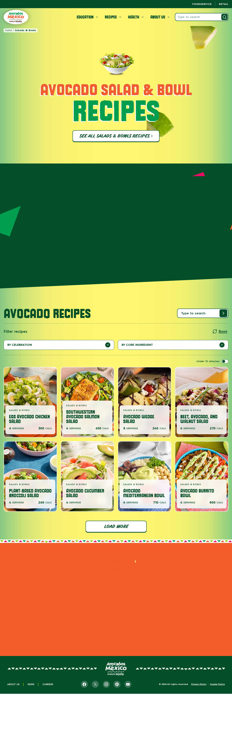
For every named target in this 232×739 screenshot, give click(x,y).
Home (8, 30)
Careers (47, 684)
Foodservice (202, 4)
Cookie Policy (217, 684)
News (31, 684)
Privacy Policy (198, 684)
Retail (223, 4)
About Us (13, 684)
